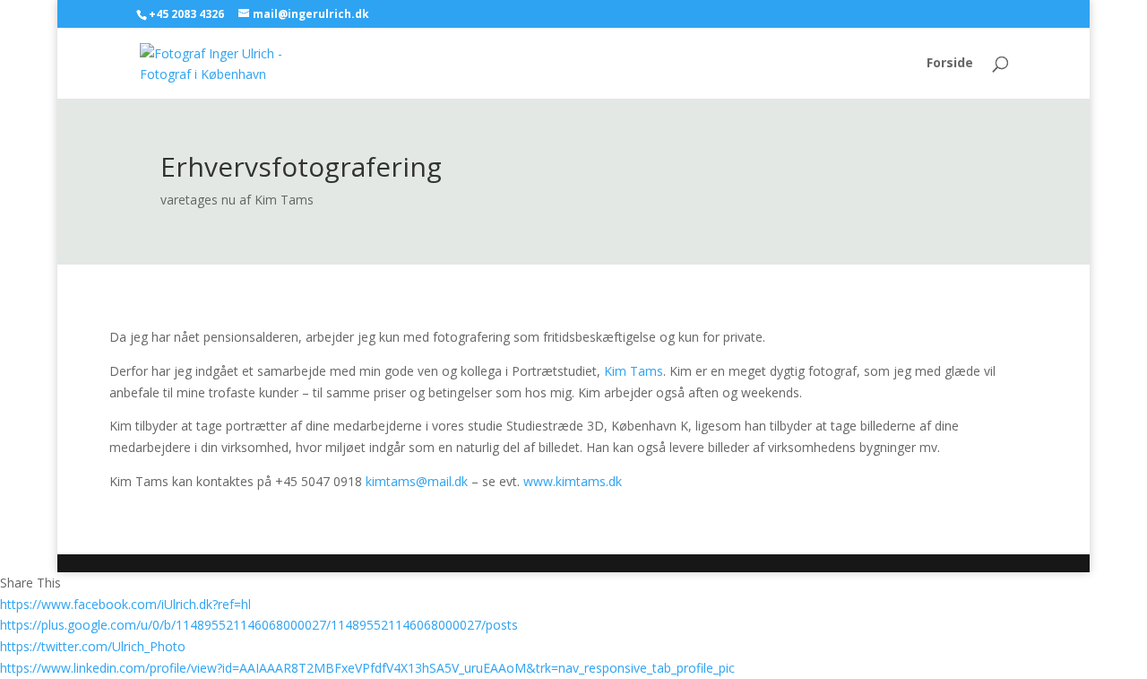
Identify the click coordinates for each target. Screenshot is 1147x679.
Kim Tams (633, 370)
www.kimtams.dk (572, 481)
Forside (950, 64)
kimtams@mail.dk (417, 481)
